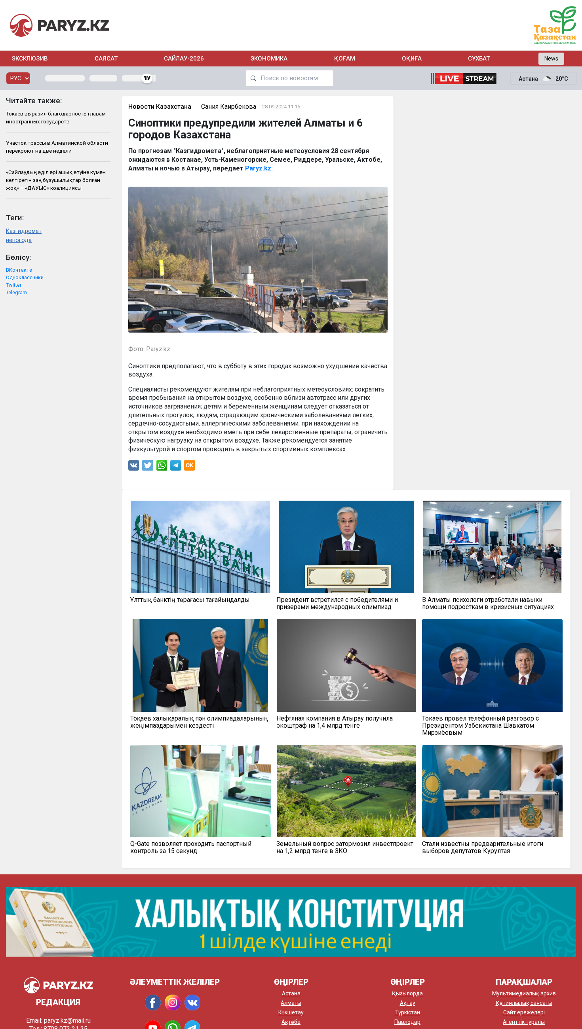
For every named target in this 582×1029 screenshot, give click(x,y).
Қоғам (344, 58)
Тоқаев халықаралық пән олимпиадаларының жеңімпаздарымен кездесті (199, 722)
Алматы (291, 1003)
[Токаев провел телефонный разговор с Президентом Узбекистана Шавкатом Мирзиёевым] (492, 665)
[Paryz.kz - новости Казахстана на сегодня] (59, 25)
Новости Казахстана (159, 106)
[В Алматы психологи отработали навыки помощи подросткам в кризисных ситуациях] (492, 547)
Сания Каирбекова (228, 106)
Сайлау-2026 (184, 58)
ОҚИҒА (412, 58)
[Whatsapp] (161, 467)
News (551, 58)
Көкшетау (291, 1012)
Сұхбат (479, 58)
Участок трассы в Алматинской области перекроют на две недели (57, 147)
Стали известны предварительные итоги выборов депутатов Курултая (482, 847)
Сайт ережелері (524, 1012)
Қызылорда (407, 993)
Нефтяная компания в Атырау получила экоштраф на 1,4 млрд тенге (334, 722)
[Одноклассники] (189, 467)
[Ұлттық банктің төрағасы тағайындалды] (200, 547)
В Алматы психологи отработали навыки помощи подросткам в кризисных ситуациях (488, 603)
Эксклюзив (30, 58)
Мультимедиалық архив (524, 993)
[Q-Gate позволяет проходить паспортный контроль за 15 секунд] (200, 791)
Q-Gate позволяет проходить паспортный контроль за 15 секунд (190, 847)
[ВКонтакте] (133, 467)
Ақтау (407, 1003)
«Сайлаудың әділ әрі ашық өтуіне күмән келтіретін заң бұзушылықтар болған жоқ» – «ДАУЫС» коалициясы (56, 180)
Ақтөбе (291, 1022)
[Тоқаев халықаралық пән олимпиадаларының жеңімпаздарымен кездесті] (200, 665)
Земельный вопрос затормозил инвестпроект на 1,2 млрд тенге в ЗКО (344, 847)
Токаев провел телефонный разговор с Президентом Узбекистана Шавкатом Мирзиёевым (480, 725)
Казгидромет (24, 231)
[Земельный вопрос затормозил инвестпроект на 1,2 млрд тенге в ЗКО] (346, 791)
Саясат (106, 58)
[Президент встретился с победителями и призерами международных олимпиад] (346, 547)
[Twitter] (147, 467)
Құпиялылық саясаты (524, 1003)
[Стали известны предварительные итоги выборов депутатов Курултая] (492, 791)
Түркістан (407, 1012)
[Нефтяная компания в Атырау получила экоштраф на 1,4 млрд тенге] (346, 665)
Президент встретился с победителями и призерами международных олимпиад (337, 603)
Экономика (269, 58)
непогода (19, 240)
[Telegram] (175, 467)
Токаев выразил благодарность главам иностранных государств (56, 117)
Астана (291, 993)
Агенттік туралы (524, 1022)
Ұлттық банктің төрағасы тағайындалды (190, 599)
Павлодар (407, 1022)
